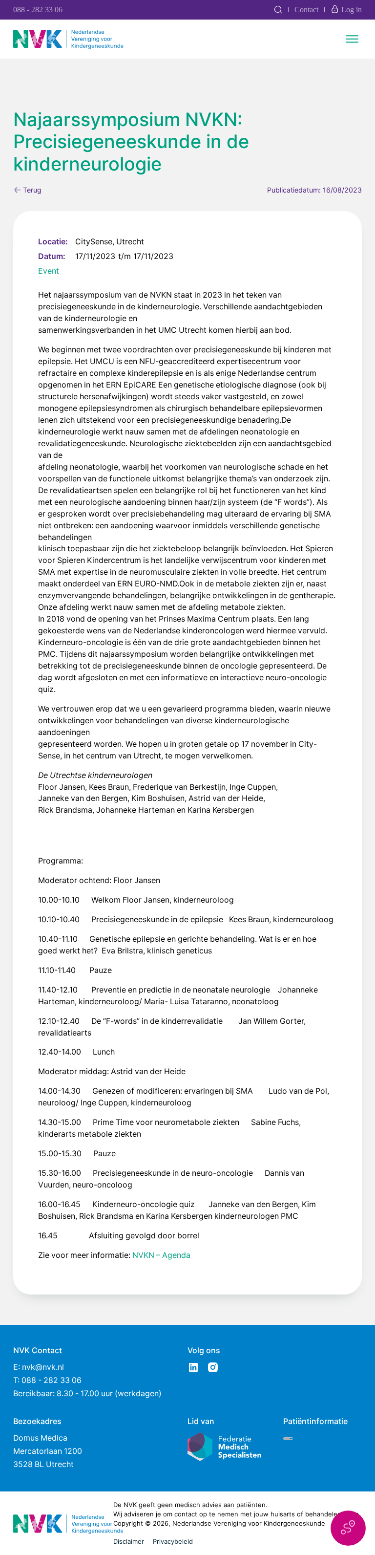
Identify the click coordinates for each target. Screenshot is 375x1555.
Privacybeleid (173, 1541)
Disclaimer (128, 1541)
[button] (348, 1528)
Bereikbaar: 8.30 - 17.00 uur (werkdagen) (87, 1393)
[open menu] (352, 39)
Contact (306, 9)
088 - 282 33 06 (37, 9)
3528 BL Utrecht (43, 1464)
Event (48, 271)
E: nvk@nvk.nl (38, 1367)
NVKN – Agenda (161, 1255)
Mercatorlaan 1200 (47, 1451)
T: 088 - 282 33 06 (47, 1380)
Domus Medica (40, 1438)
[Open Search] (278, 10)
